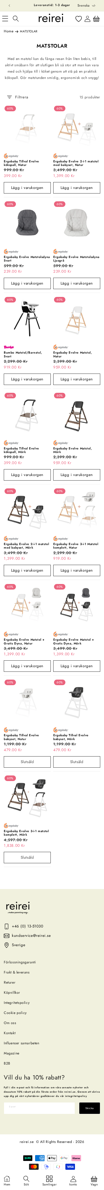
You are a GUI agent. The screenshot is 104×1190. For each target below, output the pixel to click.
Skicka (89, 1108)
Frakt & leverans (17, 972)
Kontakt (9, 1032)
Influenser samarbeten (21, 1043)
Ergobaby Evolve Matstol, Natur (72, 354)
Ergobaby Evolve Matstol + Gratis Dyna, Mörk (73, 641)
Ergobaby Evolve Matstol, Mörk (72, 450)
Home (8, 31)
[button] (15, 18)
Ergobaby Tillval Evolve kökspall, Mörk (21, 450)
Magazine (11, 1053)
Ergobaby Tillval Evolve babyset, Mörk (71, 737)
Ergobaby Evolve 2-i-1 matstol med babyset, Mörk (26, 546)
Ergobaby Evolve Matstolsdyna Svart (27, 259)
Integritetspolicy (17, 1002)
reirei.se (27, 1141)
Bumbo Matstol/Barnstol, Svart (23, 354)
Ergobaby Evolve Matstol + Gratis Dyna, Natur (24, 641)
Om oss (10, 1022)
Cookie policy (15, 1012)
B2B (7, 1063)
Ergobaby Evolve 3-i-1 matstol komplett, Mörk (26, 833)
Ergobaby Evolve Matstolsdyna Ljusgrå (76, 259)
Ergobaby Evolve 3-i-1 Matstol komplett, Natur (75, 546)
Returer (9, 982)
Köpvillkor (12, 992)
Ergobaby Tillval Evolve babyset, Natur (21, 737)
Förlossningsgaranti (20, 962)
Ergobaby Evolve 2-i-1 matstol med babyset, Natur (75, 163)
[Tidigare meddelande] (9, 5)
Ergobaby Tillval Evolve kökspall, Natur (21, 163)
